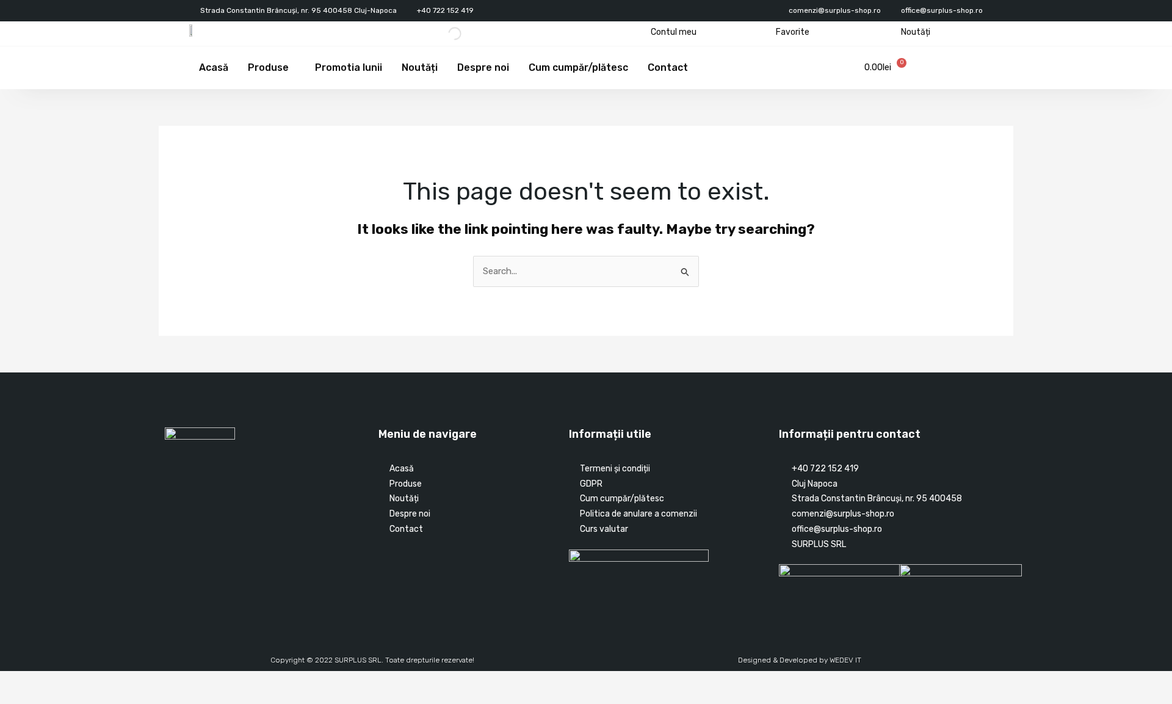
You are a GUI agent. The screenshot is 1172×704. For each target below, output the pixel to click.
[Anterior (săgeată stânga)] (12, 698)
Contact (668, 67)
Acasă (213, 67)
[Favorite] (766, 32)
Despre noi (483, 67)
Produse (268, 67)
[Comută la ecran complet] (39, 681)
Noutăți (915, 32)
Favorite (792, 32)
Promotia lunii (348, 67)
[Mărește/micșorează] (12, 681)
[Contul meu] (641, 32)
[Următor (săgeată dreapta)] (39, 698)
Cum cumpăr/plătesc (578, 67)
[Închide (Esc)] (93, 681)
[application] (293, 68)
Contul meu (673, 32)
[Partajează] (66, 681)
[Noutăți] (891, 32)
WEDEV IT (845, 660)
